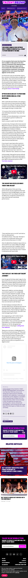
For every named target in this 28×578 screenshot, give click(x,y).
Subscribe (21, 436)
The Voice (4, 8)
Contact (24, 560)
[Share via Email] (13, 414)
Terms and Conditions (20, 564)
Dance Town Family (13, 88)
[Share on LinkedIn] (11, 414)
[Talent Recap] (14, 2)
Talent (3, 558)
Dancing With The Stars (22, 8)
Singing (4, 560)
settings (17, 572)
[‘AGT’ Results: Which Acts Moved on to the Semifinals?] (14, 487)
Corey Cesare (6, 389)
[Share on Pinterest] (8, 414)
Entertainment (6, 562)
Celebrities (5, 564)
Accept (4, 575)
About (24, 558)
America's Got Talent (11, 8)
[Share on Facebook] (4, 414)
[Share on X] (6, 414)
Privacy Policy (22, 562)
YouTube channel (7, 161)
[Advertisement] (14, 518)
